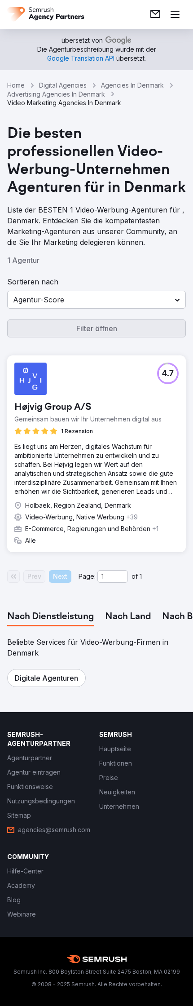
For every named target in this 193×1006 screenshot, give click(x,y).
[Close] (177, 399)
